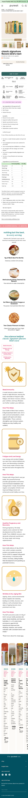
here (22, 636)
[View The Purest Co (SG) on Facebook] (9, 775)
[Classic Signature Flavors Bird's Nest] (4, 45)
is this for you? (7, 132)
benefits (5, 116)
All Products (9, 9)
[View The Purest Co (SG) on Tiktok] (6, 775)
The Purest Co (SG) (9, 795)
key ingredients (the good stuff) (11, 106)
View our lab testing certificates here (10, 219)
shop (2, 761)
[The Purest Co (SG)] (14, 5)
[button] (2, 58)
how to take (6, 198)
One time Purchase (20, 62)
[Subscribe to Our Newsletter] (24, 790)
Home (2, 9)
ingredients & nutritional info (11, 161)
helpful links (4, 766)
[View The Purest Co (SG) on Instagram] (2, 775)
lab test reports (7, 208)
